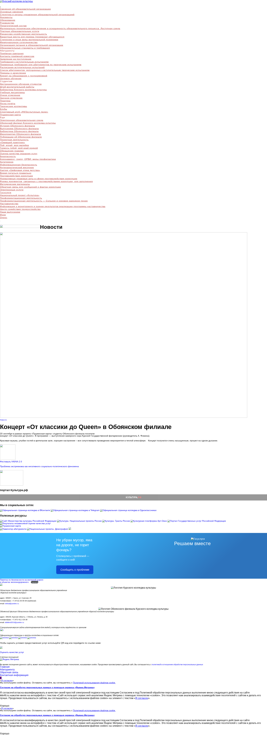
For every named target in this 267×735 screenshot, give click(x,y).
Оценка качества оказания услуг (18, 153)
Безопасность (8, 156)
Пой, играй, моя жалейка (14, 145)
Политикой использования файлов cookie (94, 682)
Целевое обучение (10, 78)
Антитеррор (6, 162)
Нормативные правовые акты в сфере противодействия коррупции (38, 178)
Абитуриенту (7, 669)
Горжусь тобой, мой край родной (19, 148)
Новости (3, 420)
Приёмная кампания (12, 53)
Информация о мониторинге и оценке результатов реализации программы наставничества (52, 206)
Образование (7, 20)
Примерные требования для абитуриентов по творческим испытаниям (40, 64)
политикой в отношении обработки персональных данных (177, 664)
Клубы (3, 109)
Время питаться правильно (15, 173)
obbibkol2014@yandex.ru (14, 622)
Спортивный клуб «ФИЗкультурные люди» (24, 112)
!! (1, 630)
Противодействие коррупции (16, 176)
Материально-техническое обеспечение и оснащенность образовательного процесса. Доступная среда (60, 28)
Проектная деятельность (14, 139)
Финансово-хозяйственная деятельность (23, 34)
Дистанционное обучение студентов (21, 84)
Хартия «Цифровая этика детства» (20, 170)
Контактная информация (14, 675)
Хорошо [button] (4, 705)
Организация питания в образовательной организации (31, 45)
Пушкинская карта (10, 114)
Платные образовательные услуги (19, 31)
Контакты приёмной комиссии (17, 56)
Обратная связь (9, 672)
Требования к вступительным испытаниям (24, 62)
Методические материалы (15, 184)
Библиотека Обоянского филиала (19, 131)
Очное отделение (10, 95)
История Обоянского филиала (17, 126)
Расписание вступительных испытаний (22, 67)
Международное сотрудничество (19, 42)
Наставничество (9, 203)
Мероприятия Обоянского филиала (20, 134)
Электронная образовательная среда (21, 120)
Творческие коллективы (13, 106)
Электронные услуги (11, 189)
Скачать (34, 582)
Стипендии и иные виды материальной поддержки (29, 39)
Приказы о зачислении (13, 73)
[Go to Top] (1, 678)
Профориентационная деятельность (21, 198)
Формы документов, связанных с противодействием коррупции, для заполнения (46, 181)
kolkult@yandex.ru (12, 603)
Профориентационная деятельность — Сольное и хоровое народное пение (44, 201)
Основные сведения (11, 12)
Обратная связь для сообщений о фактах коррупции (30, 187)
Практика (5, 100)
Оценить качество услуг (12, 652)
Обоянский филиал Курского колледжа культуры (28, 123)
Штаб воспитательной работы (17, 87)
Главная (5, 666)
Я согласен (7, 680)
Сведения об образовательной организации (25, 9)
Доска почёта (7, 103)
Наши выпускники (10, 212)
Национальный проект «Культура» (19, 195)
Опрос (3, 217)
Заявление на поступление (15, 59)
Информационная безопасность (18, 164)
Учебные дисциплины (12, 92)
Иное (3, 214)
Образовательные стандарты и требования (25, 48)
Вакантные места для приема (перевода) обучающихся (32, 37)
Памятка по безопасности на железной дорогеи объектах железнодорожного (21, 581)
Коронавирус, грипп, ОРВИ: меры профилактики (28, 159)
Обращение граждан (12, 151)
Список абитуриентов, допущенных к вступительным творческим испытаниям (45, 70)
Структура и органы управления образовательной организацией (37, 14)
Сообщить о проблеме (74, 569)
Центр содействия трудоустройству (20, 209)
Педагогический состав (13, 25)
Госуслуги (5, 192)
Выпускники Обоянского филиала (19, 128)
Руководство (7, 23)
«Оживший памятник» (12, 142)
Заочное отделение (11, 98)
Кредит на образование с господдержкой (23, 75)
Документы (6, 17)
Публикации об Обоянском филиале (21, 137)
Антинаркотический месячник (17, 167)
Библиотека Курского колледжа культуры (23, 89)
